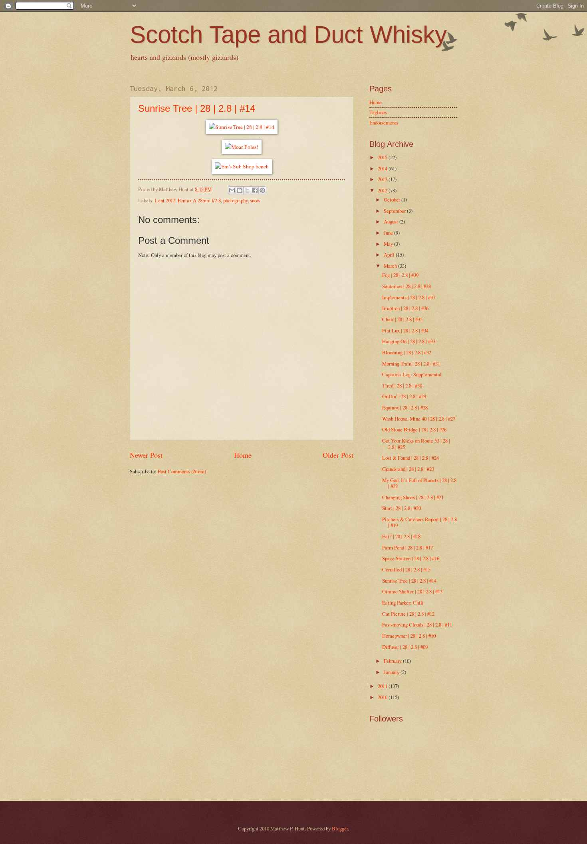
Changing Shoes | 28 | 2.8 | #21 (413, 497)
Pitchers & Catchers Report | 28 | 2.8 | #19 (419, 522)
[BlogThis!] (240, 190)
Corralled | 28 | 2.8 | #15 (406, 569)
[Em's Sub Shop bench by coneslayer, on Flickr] (242, 166)
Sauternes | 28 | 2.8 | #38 (406, 286)
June (389, 232)
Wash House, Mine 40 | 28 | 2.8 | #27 (418, 418)
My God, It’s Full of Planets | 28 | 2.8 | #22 (419, 483)
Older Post (338, 455)
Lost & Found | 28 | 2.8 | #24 (410, 457)
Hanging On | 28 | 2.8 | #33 (408, 341)
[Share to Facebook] (255, 190)
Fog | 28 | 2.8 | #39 (400, 275)
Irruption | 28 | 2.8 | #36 (405, 308)
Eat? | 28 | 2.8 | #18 (401, 536)
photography (235, 200)
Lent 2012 (165, 200)
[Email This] (232, 190)
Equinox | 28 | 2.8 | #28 (405, 407)
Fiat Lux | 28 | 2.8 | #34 (405, 330)
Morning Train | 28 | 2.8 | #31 (411, 363)
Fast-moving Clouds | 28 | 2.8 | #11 (417, 624)
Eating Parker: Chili (403, 602)
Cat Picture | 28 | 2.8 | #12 (408, 613)
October (392, 199)
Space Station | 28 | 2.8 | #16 (410, 558)
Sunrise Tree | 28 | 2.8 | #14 (196, 108)
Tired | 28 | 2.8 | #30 (402, 385)
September (395, 210)
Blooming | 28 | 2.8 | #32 (406, 352)
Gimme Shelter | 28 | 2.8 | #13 (412, 591)
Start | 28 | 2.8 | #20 (401, 508)
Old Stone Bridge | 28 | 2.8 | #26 (414, 429)
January (392, 672)
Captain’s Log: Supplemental (412, 374)
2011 (383, 686)
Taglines (378, 112)
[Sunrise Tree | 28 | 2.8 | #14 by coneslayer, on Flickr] (242, 126)
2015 (383, 157)
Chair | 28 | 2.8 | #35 (402, 319)
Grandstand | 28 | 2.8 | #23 (408, 468)
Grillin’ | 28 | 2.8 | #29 (404, 396)
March (391, 265)
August (391, 221)
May (389, 243)
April (390, 254)
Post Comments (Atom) (182, 471)
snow (255, 200)
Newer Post (146, 455)
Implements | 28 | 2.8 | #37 (408, 297)
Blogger (340, 828)
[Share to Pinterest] (262, 190)
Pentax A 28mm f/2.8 (199, 200)
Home (243, 455)
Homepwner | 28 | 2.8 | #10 (409, 635)
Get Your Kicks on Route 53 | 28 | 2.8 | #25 (416, 443)
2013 (383, 179)
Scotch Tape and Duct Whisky (288, 34)
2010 (383, 697)
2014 (383, 168)
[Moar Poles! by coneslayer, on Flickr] (242, 146)
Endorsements (383, 122)
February (393, 660)
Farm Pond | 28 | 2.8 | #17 (407, 547)
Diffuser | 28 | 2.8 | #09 (405, 646)
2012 (383, 190)
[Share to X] (247, 190)
